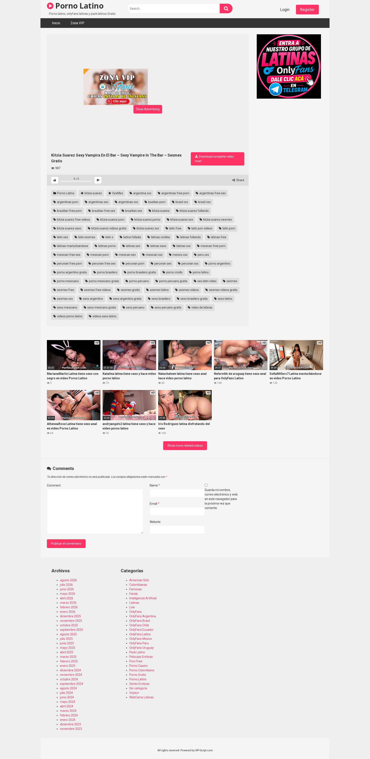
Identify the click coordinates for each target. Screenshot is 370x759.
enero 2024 (67, 719)
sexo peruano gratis (167, 307)
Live (132, 607)
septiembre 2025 (71, 629)
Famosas (135, 589)
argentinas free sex (212, 193)
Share (240, 180)
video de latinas (201, 307)
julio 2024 (66, 692)
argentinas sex (98, 202)
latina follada (132, 237)
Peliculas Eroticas (141, 656)
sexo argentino (92, 298)
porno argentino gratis (71, 272)
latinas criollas (160, 237)
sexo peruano (135, 307)
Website (155, 522)
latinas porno (107, 246)
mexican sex (127, 254)
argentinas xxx (128, 202)
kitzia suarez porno (147, 219)
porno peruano (138, 281)
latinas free (218, 237)
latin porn (228, 228)
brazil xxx (204, 202)
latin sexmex (86, 237)
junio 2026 (67, 589)
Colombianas (138, 584)
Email (154, 503)
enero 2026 (67, 611)
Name (155, 485)
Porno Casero (138, 665)
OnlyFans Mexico (140, 638)
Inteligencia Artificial (143, 598)
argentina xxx (142, 193)
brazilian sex (133, 210)
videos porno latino (69, 316)
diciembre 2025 (70, 616)
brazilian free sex (103, 210)
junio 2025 (67, 643)
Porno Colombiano (141, 670)
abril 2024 (66, 706)
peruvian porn (134, 263)
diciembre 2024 (70, 670)
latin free (175, 228)
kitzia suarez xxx (147, 228)
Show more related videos (185, 445)
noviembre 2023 (71, 728)
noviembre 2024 (71, 674)
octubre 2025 (69, 625)
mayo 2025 (67, 647)
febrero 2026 (69, 607)
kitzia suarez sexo (68, 228)
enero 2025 (67, 665)
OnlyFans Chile (139, 625)
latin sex (62, 237)
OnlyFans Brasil (139, 620)
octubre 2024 (69, 679)
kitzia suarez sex (181, 219)
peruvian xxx (189, 263)
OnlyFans (135, 611)
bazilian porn (157, 202)
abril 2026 (66, 598)
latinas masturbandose (72, 246)
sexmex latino (159, 290)
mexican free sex (68, 254)
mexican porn (99, 254)
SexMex (117, 193)
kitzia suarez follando (194, 210)
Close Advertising (148, 109)
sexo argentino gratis (127, 298)
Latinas (134, 602)
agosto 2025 (68, 634)
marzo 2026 (68, 602)
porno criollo (174, 272)
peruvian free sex (103, 263)
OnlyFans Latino (140, 634)
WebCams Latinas (141, 697)
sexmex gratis (130, 290)
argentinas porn (67, 202)
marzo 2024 (68, 710)
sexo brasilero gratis (194, 298)
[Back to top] (355, 746)
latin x (109, 237)
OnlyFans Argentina (142, 616)
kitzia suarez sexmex (217, 219)
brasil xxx (181, 202)
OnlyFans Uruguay (141, 647)
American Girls (139, 580)
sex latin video (206, 281)
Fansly (133, 593)
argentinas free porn (175, 193)
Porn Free (135, 661)
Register (307, 9)
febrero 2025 (69, 661)
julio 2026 (66, 584)
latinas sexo (158, 246)
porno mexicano (67, 281)
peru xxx (203, 254)
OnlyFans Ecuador (141, 629)
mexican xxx (154, 254)
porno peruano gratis (172, 281)
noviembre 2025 (71, 620)
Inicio (56, 23)
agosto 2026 (68, 580)
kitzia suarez (93, 193)
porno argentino (219, 263)
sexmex (231, 281)
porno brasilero (106, 272)
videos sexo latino (104, 316)
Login (284, 9)
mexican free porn (212, 246)
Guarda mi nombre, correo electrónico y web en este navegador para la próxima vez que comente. (221, 499)
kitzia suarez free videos (73, 219)
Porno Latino (78, 5)
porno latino (200, 272)
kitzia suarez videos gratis (109, 228)
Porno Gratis (137, 674)
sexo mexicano (66, 307)
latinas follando (190, 237)
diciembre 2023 (70, 724)
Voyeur (134, 692)
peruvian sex (163, 263)
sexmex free (65, 290)
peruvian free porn (69, 263)
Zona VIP (77, 23)
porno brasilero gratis (141, 272)
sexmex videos (188, 290)
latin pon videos (201, 228)
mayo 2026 (67, 593)
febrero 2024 (69, 715)
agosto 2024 (68, 688)
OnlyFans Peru (139, 643)
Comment (54, 485)
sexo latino (224, 298)
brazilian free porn (69, 210)
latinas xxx (183, 246)
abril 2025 (66, 652)
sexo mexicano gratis (101, 307)
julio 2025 (66, 638)
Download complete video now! (214, 159)
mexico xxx (180, 254)
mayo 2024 (67, 701)
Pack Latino (137, 652)
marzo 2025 (68, 656)
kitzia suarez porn (112, 219)
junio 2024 (67, 697)
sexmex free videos (97, 290)
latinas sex (132, 246)
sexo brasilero (160, 298)
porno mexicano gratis (103, 281)
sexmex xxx (64, 298)
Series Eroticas (139, 683)
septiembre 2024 (71, 683)
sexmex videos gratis (222, 290)
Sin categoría (138, 688)
